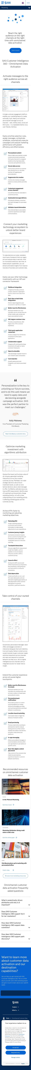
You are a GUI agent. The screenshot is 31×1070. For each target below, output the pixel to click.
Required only (15, 1052)
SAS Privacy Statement (10, 1063)
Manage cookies (15, 1057)
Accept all (15, 1047)
